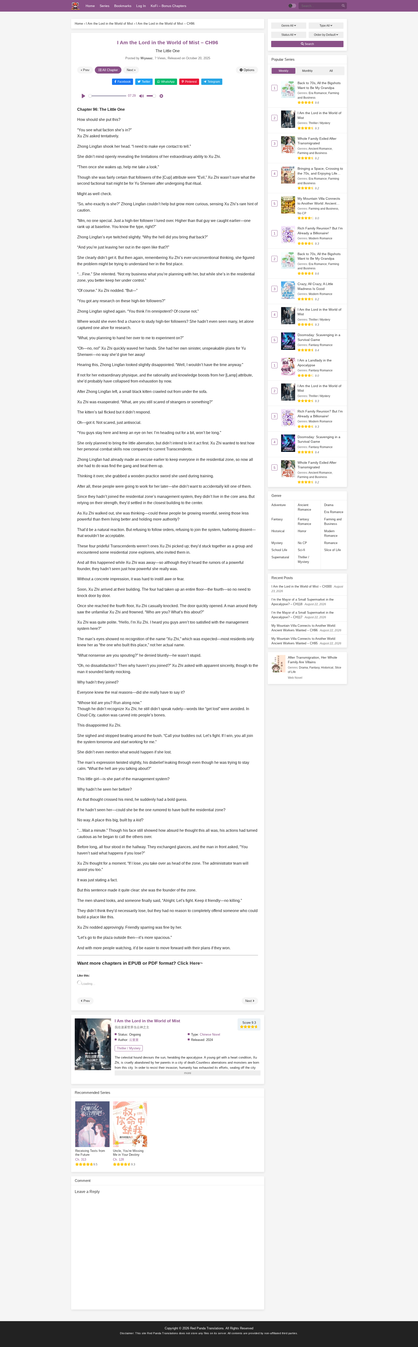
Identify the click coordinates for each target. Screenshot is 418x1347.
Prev (86, 70)
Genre (287, 25)
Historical (277, 531)
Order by (325, 35)
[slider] (107, 96)
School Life (279, 550)
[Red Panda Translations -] (75, 6)
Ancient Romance (320, 148)
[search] (343, 5)
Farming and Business (312, 153)
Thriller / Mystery (129, 1048)
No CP (302, 213)
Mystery (277, 543)
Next (130, 70)
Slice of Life (332, 550)
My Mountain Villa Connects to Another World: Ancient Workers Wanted (319, 203)
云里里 (134, 1040)
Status (287, 35)
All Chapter (110, 70)
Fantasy (277, 519)
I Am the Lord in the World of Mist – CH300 (301, 586)
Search (309, 44)
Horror (302, 531)
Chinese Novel (210, 1034)
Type (325, 25)
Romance (330, 543)
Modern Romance (320, 238)
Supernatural (280, 557)
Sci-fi (301, 550)
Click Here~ (190, 963)
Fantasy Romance (321, 345)
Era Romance (318, 93)
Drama (328, 505)
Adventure (278, 505)
